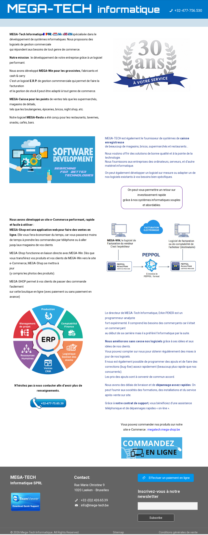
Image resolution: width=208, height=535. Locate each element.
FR (49, 34)
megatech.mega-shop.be (163, 429)
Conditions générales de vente (178, 532)
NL (59, 34)
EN (69, 34)
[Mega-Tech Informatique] (80, 9)
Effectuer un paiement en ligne (169, 478)
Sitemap (118, 532)
